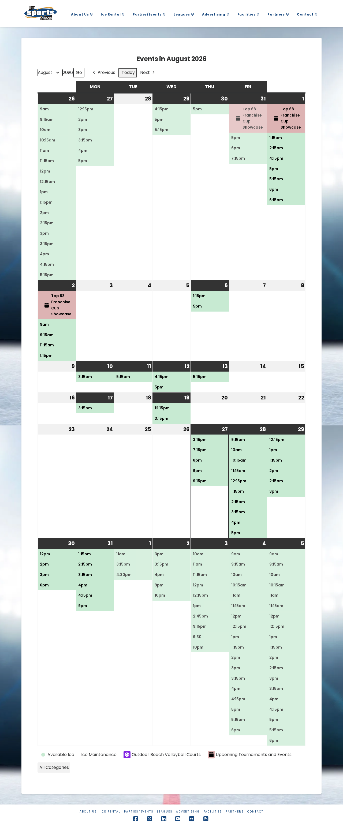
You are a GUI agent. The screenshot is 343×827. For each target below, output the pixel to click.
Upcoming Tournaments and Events (254, 754)
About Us (88, 811)
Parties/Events (139, 811)
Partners (235, 811)
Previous (106, 72)
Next (145, 72)
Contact (255, 811)
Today (128, 72)
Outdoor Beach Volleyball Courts (166, 754)
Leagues (165, 811)
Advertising (188, 811)
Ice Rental (110, 811)
